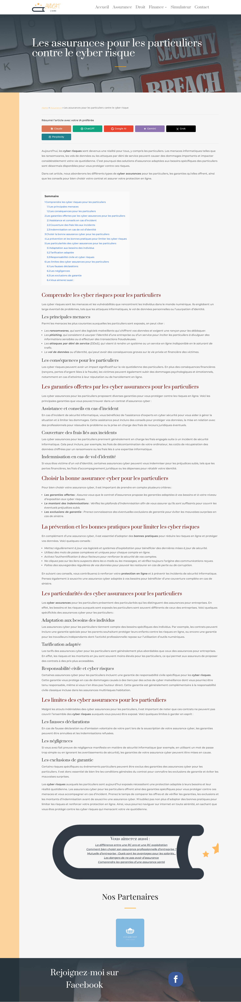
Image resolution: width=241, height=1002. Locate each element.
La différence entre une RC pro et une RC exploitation (131, 845)
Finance (156, 8)
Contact (202, 8)
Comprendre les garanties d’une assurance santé (131, 862)
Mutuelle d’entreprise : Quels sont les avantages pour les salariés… (131, 853)
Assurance (122, 8)
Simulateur (181, 8)
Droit (140, 8)
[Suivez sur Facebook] (175, 979)
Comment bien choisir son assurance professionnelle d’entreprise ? (131, 849)
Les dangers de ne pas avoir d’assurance (131, 857)
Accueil (102, 8)
